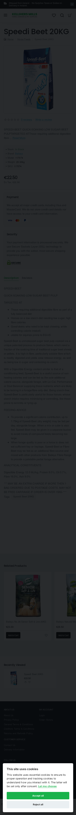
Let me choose (47, 786)
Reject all (38, 804)
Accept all (38, 795)
